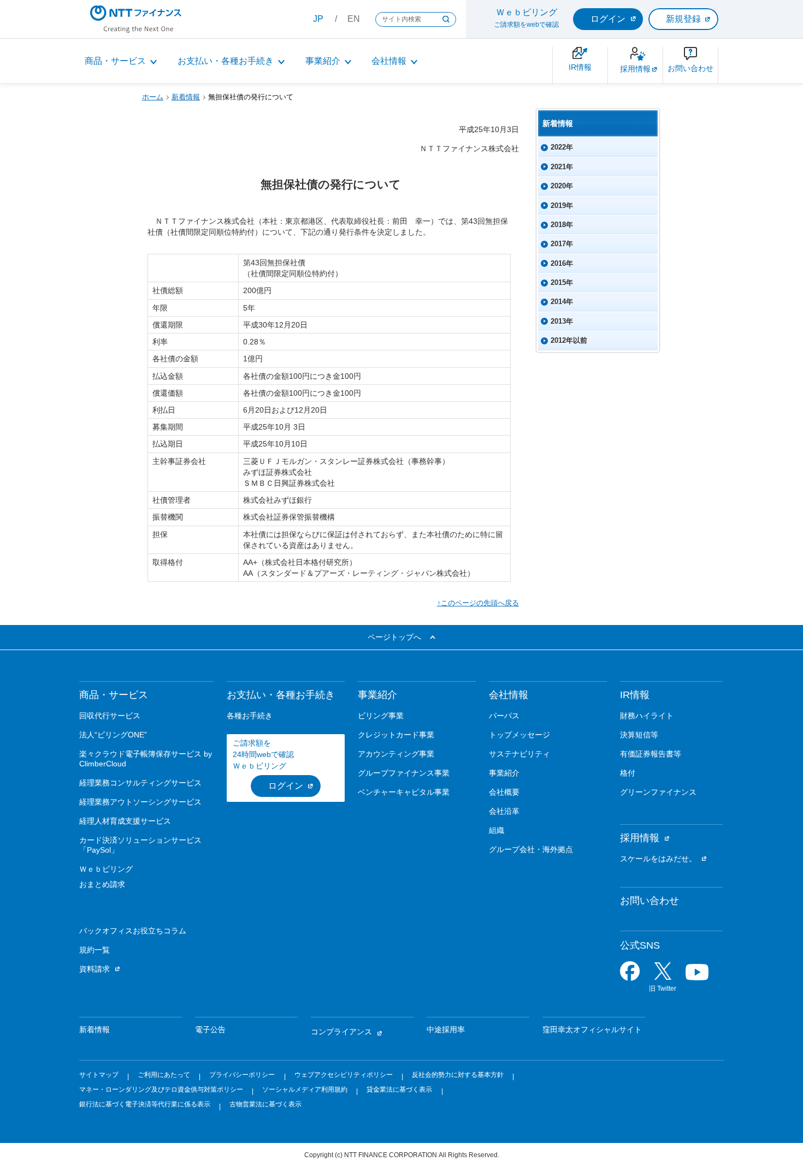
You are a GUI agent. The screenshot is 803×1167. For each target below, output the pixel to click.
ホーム (152, 97)
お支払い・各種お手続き (226, 61)
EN (353, 18)
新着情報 (186, 97)
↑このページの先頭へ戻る (478, 603)
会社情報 (388, 61)
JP (318, 18)
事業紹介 (322, 61)
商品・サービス (115, 61)
